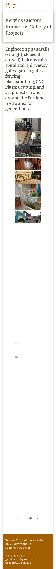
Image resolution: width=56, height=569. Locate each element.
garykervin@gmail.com (20, 559)
